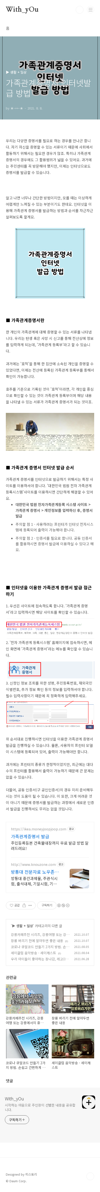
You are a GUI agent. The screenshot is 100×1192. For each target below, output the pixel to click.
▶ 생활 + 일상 (22, 925)
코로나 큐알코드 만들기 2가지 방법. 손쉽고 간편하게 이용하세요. (40, 949)
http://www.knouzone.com (33, 864)
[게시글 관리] (30, 905)
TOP (90, 1176)
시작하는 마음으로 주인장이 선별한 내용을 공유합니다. (40, 1107)
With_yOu (22, 9)
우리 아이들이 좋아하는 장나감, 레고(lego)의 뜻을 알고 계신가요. (40, 961)
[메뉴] (90, 9)
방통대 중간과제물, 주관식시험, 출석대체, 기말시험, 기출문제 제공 (34, 880)
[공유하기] (24, 905)
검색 (79, 9)
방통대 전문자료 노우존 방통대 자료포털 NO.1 (35, 872)
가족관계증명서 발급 (30, 836)
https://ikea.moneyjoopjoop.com (38, 829)
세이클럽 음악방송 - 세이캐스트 (33, 952)
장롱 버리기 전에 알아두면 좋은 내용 (37, 940)
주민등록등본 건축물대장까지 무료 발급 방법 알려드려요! (50, 845)
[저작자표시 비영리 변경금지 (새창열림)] (63, 905)
